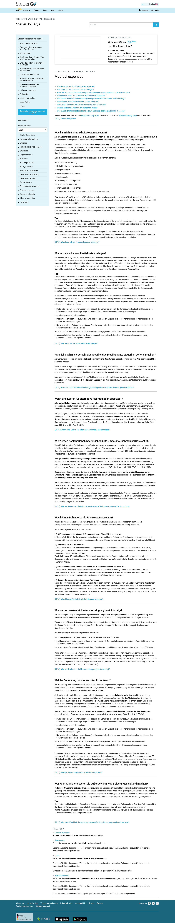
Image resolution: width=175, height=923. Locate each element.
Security (26, 10)
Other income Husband (29, 174)
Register (145, 10)
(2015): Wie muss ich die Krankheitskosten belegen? (76, 343)
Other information (27, 198)
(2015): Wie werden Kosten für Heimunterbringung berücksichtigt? (82, 669)
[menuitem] (150, 4)
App (17, 10)
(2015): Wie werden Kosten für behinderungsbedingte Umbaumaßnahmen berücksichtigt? (92, 506)
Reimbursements (62, 875)
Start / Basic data (27, 135)
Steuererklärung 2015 (90, 115)
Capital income (26, 155)
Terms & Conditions (49, 903)
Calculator (24, 94)
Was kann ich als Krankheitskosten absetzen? (76, 86)
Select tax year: (24, 126)
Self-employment (27, 162)
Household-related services (31, 147)
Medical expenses (85, 71)
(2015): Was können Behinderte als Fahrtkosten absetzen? (79, 599)
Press (22, 106)
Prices (36, 10)
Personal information (29, 139)
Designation (60, 840)
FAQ (45, 10)
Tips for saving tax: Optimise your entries (32, 70)
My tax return (25, 53)
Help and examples (28, 90)
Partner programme (24, 906)
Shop (60, 10)
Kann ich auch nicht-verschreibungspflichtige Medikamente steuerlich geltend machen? (93, 92)
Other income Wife (27, 178)
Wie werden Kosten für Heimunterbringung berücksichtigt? (81, 105)
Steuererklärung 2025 (128, 115)
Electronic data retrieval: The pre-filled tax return (32, 58)
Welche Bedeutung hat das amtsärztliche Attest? (77, 108)
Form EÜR (24, 202)
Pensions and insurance (30, 186)
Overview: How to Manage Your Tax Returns (31, 48)
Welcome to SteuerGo (29, 43)
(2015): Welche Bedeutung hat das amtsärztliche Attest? (78, 772)
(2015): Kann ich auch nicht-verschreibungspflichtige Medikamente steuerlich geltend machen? (94, 387)
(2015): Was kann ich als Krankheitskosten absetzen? (77, 242)
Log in (156, 10)
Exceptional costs (65, 71)
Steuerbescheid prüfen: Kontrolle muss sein (29, 85)
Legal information (27, 98)
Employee (24, 151)
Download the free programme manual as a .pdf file (32, 112)
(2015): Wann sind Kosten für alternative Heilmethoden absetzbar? (82, 430)
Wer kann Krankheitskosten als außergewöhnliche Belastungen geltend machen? (91, 111)
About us (20, 903)
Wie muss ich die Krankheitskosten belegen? (75, 89)
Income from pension (29, 170)
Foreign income (26, 166)
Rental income (26, 182)
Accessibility (80, 903)
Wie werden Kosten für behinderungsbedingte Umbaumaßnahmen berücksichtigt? (91, 98)
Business (24, 159)
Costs (57, 855)
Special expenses (27, 190)
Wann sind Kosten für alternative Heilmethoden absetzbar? (81, 95)
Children (23, 143)
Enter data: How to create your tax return (32, 64)
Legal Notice (25, 102)
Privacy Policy (66, 903)
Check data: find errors (29, 74)
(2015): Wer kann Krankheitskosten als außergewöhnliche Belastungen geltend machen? (92, 822)
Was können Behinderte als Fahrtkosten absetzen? (78, 102)
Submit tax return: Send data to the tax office (32, 79)
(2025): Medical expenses (65, 118)
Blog (52, 10)
